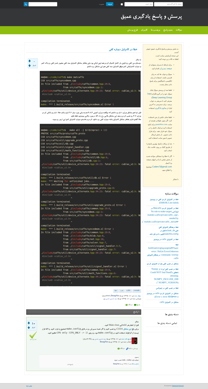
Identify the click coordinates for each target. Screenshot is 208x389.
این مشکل (127, 329)
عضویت (101, 5)
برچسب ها (155, 30)
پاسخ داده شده (126, 339)
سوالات (179, 30)
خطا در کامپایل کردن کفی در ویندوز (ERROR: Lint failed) (164, 201)
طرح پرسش (132, 30)
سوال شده (138, 296)
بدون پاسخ (167, 30)
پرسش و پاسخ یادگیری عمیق (151, 17)
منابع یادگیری (161, 108)
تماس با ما (29, 386)
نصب (121, 291)
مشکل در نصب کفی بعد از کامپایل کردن (162, 264)
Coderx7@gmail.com (162, 166)
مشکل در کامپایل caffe (169, 302)
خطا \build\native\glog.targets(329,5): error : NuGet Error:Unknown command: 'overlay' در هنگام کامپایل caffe (162, 252)
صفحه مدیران (166, 68)
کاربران (144, 30)
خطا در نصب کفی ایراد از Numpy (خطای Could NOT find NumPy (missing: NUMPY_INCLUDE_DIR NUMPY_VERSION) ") (164, 276)
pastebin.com (161, 124)
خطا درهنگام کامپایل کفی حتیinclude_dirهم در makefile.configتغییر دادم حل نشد (164, 230)
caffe (128, 291)
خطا (116, 291)
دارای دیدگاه (135, 364)
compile (137, 291)
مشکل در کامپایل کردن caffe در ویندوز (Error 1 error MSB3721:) (162, 295)
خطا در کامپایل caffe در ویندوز (165, 239)
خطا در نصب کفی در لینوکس (167, 288)
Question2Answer (178, 386)
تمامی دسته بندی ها (167, 323)
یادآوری (117, 4)
